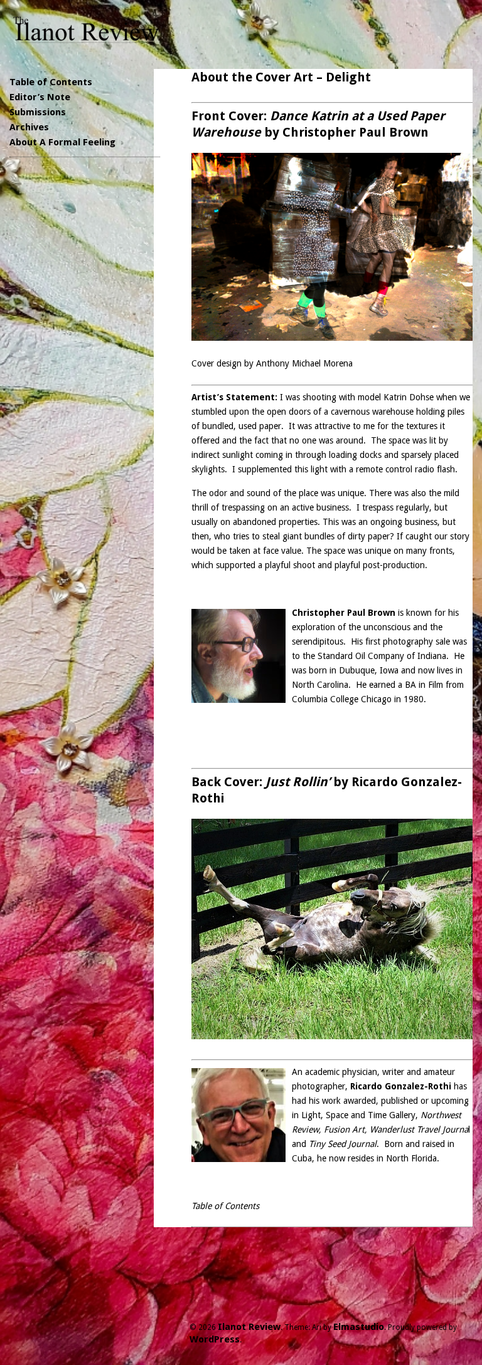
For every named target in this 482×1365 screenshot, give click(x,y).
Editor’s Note (39, 97)
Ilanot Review (249, 1326)
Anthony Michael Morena (304, 363)
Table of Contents (50, 82)
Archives (29, 127)
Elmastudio (358, 1326)
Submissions (37, 112)
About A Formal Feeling (62, 142)
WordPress (215, 1339)
